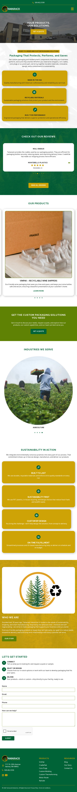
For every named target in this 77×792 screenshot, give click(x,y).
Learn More (38, 291)
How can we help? (9, 711)
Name (4, 686)
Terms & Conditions (44, 788)
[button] (33, 173)
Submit (8, 738)
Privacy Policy (34, 788)
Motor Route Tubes (38, 281)
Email (4, 694)
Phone (4, 702)
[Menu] (72, 9)
